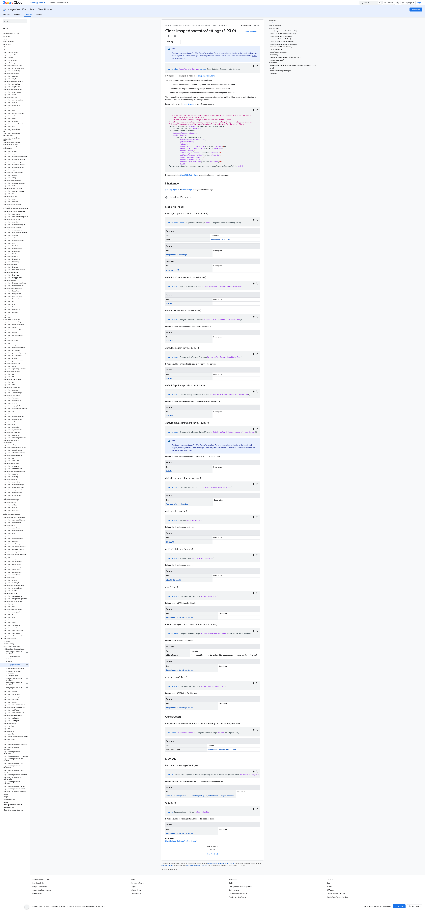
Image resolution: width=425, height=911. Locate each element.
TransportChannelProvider (177, 504)
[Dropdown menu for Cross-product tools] (68, 2)
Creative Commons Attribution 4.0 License (220, 863)
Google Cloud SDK (16, 9)
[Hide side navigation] (26, 907)
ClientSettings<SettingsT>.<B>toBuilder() (181, 841)
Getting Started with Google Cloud (240, 886)
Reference (28, 14)
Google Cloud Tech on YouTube (338, 897)
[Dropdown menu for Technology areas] (45, 2)
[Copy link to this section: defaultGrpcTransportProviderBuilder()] (207, 385)
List (168, 580)
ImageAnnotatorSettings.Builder (180, 617)
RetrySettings (189, 104)
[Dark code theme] (253, 66)
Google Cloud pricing (39, 886)
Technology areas (36, 3)
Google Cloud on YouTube (336, 894)
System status (136, 894)
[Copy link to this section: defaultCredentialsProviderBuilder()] (203, 310)
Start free (416, 10)
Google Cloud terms (67, 906)
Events (329, 886)
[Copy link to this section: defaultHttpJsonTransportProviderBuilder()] (211, 423)
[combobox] (370, 3)
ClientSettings (186, 190)
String (169, 542)
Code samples (234, 890)
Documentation (177, 25)
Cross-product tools (58, 3)
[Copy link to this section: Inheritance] (181, 183)
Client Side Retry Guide (189, 175)
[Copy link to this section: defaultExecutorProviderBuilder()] (201, 348)
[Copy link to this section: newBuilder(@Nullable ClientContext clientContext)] (219, 625)
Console (390, 3)
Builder (169, 303)
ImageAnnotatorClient (206, 76)
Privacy (46, 906)
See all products (38, 883)
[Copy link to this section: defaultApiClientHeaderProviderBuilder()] (208, 277)
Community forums (137, 883)
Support (133, 886)
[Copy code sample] (257, 66)
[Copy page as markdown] (175, 36)
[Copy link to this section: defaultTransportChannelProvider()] (203, 478)
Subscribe (399, 906)
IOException (171, 270)
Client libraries (45, 9)
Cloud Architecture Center (238, 894)
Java (32, 9)
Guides (17, 14)
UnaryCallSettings (174, 796)
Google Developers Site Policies (196, 865)
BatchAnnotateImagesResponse (221, 796)
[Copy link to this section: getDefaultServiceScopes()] (195, 549)
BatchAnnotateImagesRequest (195, 796)
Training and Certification (237, 897)
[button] (14, 638)
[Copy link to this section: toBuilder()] (178, 803)
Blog (328, 883)
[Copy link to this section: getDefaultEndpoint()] (189, 511)
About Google (37, 906)
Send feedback (251, 31)
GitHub (231, 883)
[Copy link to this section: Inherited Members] (193, 197)
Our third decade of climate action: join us (90, 906)
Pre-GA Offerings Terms (200, 53)
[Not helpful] (258, 25)
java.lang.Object (171, 190)
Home (167, 25)
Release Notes (136, 890)
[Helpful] (254, 25)
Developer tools (190, 25)
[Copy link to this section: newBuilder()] (180, 587)
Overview (6, 14)
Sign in (419, 3)
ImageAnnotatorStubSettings (223, 239)
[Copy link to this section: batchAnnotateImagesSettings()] (200, 765)
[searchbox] (15, 21)
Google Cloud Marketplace (41, 890)
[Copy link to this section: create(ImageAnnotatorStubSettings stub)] (210, 213)
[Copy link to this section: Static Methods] (186, 207)
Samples (39, 14)
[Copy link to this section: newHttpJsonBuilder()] (189, 677)
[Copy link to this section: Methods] (179, 759)
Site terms (55, 906)
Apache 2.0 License (167, 865)
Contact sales (37, 894)
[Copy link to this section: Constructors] (184, 717)
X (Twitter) (330, 890)
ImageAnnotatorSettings (176, 255)
